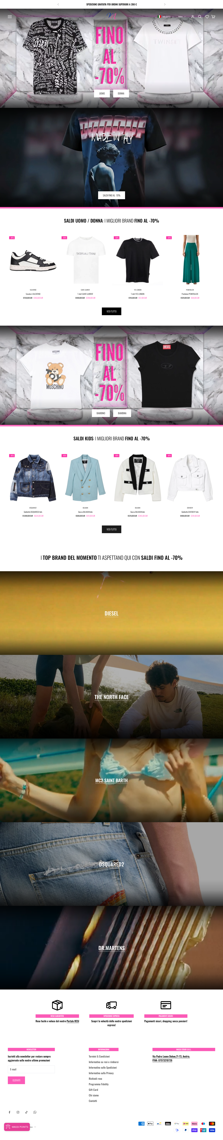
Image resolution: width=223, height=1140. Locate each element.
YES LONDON (137, 290)
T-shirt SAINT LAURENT (85, 293)
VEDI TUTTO (112, 311)
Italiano (180, 16)
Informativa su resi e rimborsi (104, 1062)
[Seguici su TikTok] (26, 1112)
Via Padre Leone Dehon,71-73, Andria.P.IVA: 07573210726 (171, 1058)
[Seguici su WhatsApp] (35, 1112)
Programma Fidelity (99, 1084)
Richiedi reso (95, 1079)
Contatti (93, 1101)
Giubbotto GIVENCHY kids (190, 511)
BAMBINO (101, 413)
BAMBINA (122, 413)
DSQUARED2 (33, 508)
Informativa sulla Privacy (101, 1073)
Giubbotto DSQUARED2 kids (33, 511)
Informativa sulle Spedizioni (103, 1067)
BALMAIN (85, 508)
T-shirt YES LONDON (137, 293)
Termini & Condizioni (99, 1056)
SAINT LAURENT (85, 290)
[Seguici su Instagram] (18, 1112)
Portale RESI (73, 1021)
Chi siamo (94, 1095)
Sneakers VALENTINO (33, 293)
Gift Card (93, 1090)
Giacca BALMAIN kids (85, 511)
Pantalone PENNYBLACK (190, 293)
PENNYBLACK (190, 290)
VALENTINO (33, 290)
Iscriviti (16, 1080)
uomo (102, 93)
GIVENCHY (190, 508)
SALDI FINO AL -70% (111, 195)
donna (121, 93)
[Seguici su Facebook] (9, 1112)
